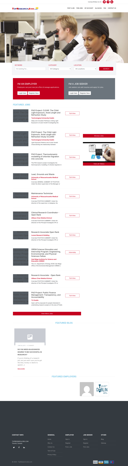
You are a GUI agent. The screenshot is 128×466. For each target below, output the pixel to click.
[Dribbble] (111, 1)
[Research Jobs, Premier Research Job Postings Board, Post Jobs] (25, 8)
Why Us (50, 443)
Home (49, 439)
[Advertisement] (99, 117)
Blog (102, 439)
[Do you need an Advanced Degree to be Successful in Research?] (30, 337)
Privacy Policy (52, 454)
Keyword (18, 65)
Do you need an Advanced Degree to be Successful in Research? (30, 352)
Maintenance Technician (42, 193)
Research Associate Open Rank (45, 232)
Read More (21, 368)
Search (106, 69)
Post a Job (68, 447)
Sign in (67, 439)
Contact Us (51, 447)
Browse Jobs (99, 136)
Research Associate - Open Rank (45, 275)
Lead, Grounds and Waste (42, 174)
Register (67, 443)
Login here (22, 93)
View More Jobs (47, 314)
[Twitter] (104, 1)
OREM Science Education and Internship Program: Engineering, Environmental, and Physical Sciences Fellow (46, 252)
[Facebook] (108, 1)
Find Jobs (86, 447)
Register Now (34, 93)
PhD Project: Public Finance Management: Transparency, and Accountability (46, 294)
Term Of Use (51, 451)
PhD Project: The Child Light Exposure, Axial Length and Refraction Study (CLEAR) (43, 134)
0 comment (30, 345)
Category (53, 65)
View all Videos (99, 164)
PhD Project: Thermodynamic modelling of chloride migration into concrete (45, 156)
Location (77, 65)
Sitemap (103, 443)
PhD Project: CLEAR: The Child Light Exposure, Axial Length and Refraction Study (45, 112)
